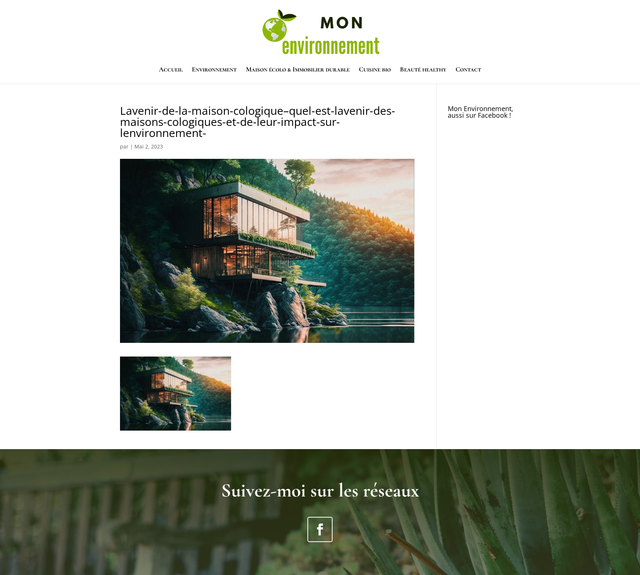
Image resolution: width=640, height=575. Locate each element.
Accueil (171, 70)
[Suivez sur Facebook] (320, 529)
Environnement (214, 70)
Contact (468, 70)
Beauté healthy (423, 70)
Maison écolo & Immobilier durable (298, 70)
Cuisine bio (375, 70)
